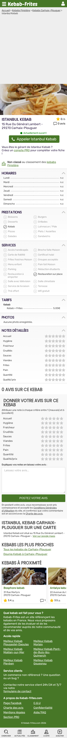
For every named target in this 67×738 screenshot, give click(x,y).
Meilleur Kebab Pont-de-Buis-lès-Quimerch (47, 652)
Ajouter (60, 736)
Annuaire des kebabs (23, 3)
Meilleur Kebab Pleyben (13, 662)
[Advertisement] (33, 50)
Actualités (19, 736)
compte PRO (22, 150)
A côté (46, 736)
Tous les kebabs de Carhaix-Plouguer (27, 549)
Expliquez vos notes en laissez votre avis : (24, 464)
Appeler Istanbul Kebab (36, 139)
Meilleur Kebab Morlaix (43, 642)
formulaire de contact (17, 691)
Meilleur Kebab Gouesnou (43, 662)
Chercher (6, 736)
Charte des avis (34, 513)
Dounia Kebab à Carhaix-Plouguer (25, 554)
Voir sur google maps (44, 536)
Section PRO (11, 717)
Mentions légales (14, 712)
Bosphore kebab (14, 588)
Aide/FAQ (40, 712)
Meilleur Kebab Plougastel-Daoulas (16, 642)
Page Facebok (12, 703)
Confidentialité (43, 707)
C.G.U (37, 703)
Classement (33, 736)
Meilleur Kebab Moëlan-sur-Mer (13, 650)
